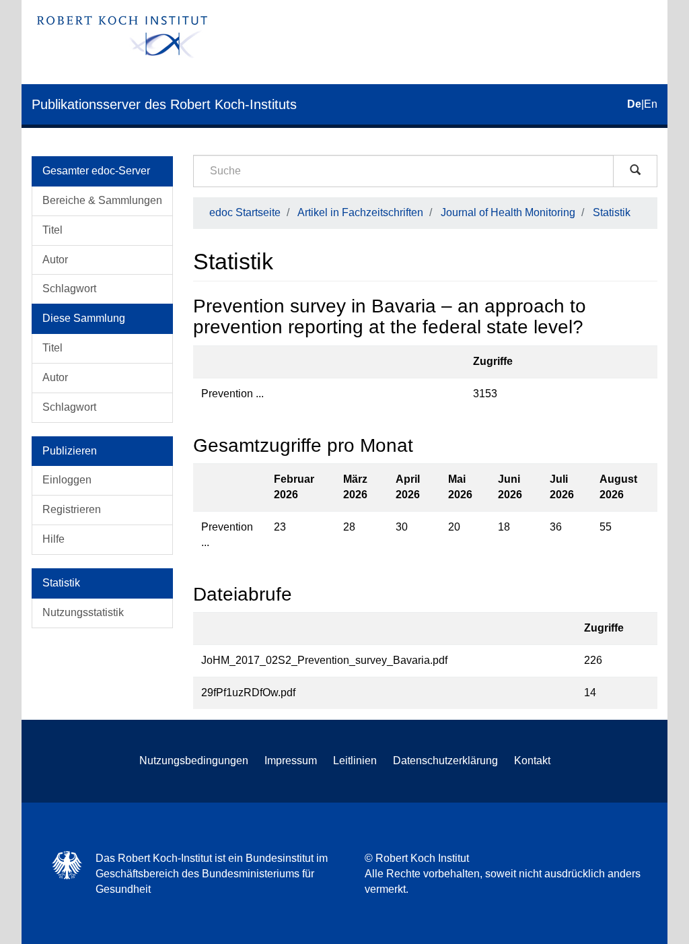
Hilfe (53, 539)
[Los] (635, 171)
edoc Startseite (245, 212)
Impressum (290, 760)
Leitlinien (355, 760)
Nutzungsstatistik (83, 612)
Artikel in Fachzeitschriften (360, 212)
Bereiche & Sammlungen (102, 200)
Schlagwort (69, 288)
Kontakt (532, 760)
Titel (52, 230)
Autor (55, 259)
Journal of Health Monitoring (508, 212)
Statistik (611, 212)
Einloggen (67, 479)
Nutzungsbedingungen (193, 760)
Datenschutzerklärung (445, 760)
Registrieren (71, 509)
